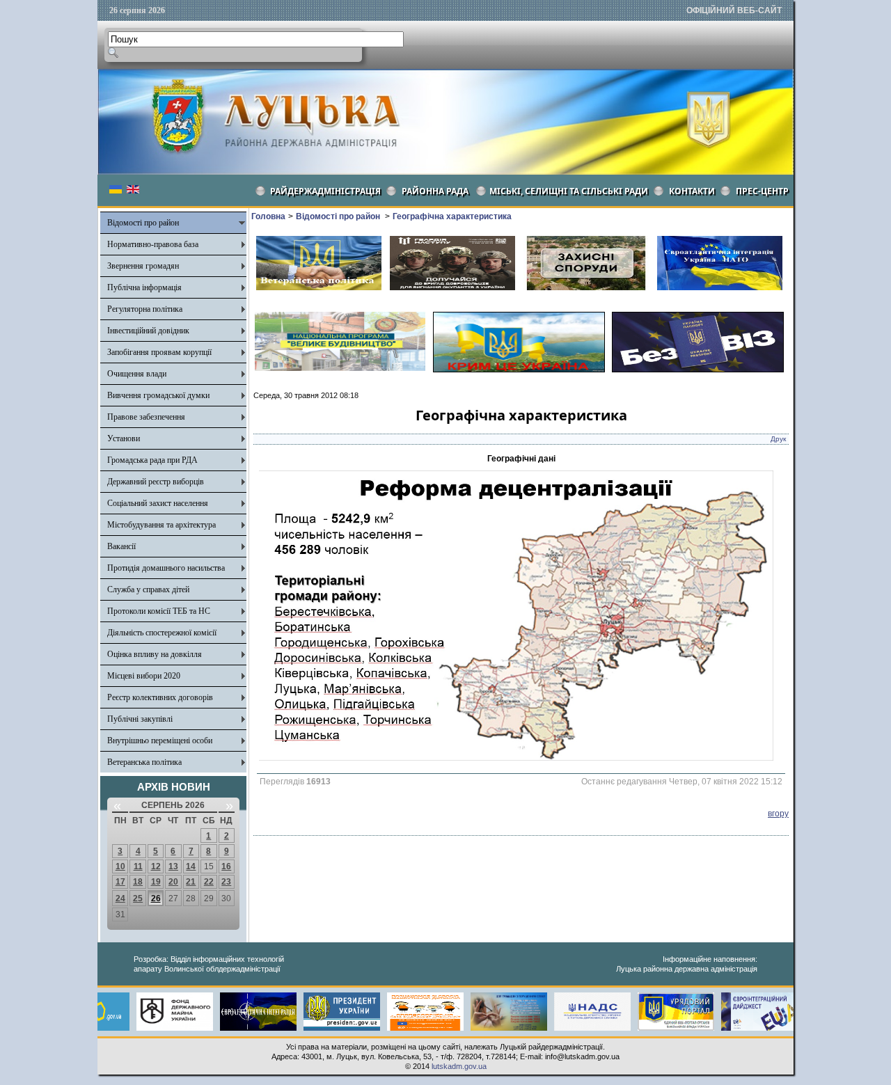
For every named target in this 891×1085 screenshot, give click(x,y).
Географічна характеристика (452, 216)
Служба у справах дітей (148, 589)
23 (226, 882)
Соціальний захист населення (157, 503)
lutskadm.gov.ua (459, 1066)
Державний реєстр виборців (155, 481)
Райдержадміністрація (325, 191)
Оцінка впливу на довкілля (154, 654)
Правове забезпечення (146, 417)
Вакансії (121, 546)
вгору (778, 813)
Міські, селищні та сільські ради (568, 191)
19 (156, 882)
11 (138, 866)
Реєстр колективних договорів (160, 697)
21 (191, 882)
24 (120, 898)
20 (173, 882)
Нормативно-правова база (152, 244)
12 (156, 866)
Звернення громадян (143, 266)
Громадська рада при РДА (152, 460)
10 (120, 866)
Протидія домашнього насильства (166, 568)
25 (138, 898)
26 (156, 898)
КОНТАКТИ (692, 191)
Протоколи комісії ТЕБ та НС (158, 611)
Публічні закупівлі (140, 719)
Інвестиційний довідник (148, 330)
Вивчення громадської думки (158, 395)
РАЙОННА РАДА (435, 191)
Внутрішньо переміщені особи (159, 740)
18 (138, 882)
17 (120, 882)
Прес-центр (762, 191)
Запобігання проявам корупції (159, 352)
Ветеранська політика (144, 762)
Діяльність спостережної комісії (161, 632)
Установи (123, 438)
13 (173, 866)
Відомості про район (143, 223)
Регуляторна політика (144, 309)
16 (226, 866)
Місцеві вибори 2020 (143, 676)
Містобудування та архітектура (161, 525)
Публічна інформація (144, 287)
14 (191, 866)
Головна (268, 216)
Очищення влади (136, 374)
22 (209, 882)
